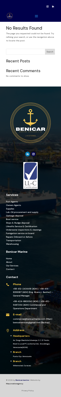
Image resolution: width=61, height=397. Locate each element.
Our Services (12, 265)
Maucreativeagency (14, 383)
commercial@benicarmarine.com (29, 319)
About (9, 262)
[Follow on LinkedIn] (53, 6)
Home (9, 258)
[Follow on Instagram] (47, 6)
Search (50, 51)
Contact (10, 269)
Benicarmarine (22, 380)
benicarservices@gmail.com (26, 322)
